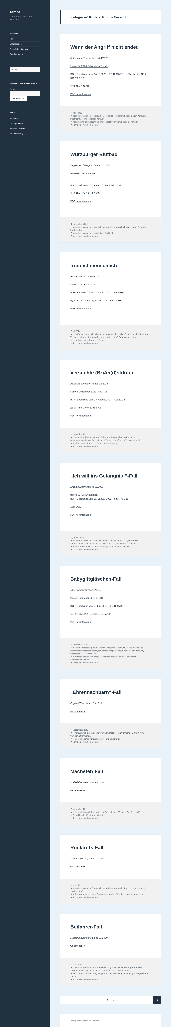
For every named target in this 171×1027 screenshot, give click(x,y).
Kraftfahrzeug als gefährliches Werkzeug (103, 973)
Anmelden (14, 118)
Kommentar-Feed (18, 128)
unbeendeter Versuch (94, 118)
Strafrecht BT (133, 440)
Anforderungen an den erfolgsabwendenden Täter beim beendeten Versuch (109, 894)
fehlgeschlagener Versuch (115, 540)
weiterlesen (78, 711)
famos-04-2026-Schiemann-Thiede (89, 66)
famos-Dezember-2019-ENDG (86, 598)
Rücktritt (125, 121)
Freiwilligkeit (98, 233)
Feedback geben (17, 54)
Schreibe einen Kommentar (86, 124)
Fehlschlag (78, 973)
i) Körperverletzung (104, 334)
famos (15, 12)
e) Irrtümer (78, 334)
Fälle (12, 39)
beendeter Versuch (82, 115)
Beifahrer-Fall (86, 926)
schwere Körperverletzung (91, 337)
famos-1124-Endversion (83, 173)
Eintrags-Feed (16, 123)
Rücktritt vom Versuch (134, 115)
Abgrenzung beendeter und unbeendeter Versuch (96, 121)
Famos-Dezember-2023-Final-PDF (89, 391)
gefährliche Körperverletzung (97, 967)
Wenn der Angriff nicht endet (104, 47)
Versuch (134, 121)
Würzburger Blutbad (94, 154)
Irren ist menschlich (93, 265)
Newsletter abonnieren (20, 49)
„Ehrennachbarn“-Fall (96, 692)
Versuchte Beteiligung (107, 443)
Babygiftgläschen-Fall (96, 579)
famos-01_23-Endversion (84, 494)
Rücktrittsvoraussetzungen (85, 656)
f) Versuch (97, 115)
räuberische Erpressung (109, 650)
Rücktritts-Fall (86, 847)
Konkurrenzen (79, 443)
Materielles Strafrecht (113, 115)
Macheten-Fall (86, 771)
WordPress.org (16, 133)
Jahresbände (16, 44)
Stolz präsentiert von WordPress (84, 1020)
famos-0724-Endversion (83, 284)
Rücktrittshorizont (94, 815)
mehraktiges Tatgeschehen (136, 973)
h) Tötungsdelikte (134, 647)
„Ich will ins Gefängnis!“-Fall (103, 475)
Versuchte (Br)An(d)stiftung (102, 372)
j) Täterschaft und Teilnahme (96, 437)
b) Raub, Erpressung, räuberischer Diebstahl (94, 647)
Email (12, 89)
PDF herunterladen (80, 94)
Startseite (14, 34)
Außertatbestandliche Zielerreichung (90, 546)
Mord (94, 650)
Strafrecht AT (76, 118)
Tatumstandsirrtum (128, 337)
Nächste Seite (157, 1000)
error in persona (80, 340)
